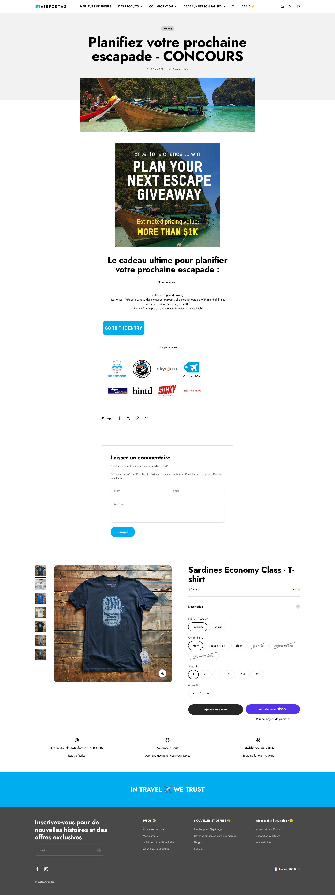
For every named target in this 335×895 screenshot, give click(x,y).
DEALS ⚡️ (248, 6)
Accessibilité (263, 842)
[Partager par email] (146, 418)
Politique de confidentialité (164, 474)
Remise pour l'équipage (208, 829)
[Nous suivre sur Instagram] (46, 869)
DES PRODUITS (128, 6)
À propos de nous (153, 829)
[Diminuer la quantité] (193, 693)
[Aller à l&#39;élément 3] (40, 599)
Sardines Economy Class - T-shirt (241, 574)
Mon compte (150, 836)
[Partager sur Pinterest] (137, 418)
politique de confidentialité (158, 842)
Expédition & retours (268, 836)
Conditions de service (196, 474)
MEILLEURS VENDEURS (95, 6)
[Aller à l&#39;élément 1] (40, 571)
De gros (198, 842)
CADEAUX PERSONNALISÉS (203, 6)
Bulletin (198, 849)
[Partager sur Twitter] (128, 418)
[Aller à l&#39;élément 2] (40, 585)
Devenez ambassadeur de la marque (215, 836)
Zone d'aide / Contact (269, 829)
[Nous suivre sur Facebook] (37, 869)
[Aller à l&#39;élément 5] (40, 627)
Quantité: (193, 685)
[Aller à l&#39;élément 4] (40, 613)
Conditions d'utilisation (156, 849)
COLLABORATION (161, 6)
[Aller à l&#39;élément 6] (40, 641)
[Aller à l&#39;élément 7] (40, 655)
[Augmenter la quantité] (208, 693)
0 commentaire (181, 69)
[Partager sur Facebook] (119, 418)
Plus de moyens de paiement (273, 719)
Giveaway (167, 28)
